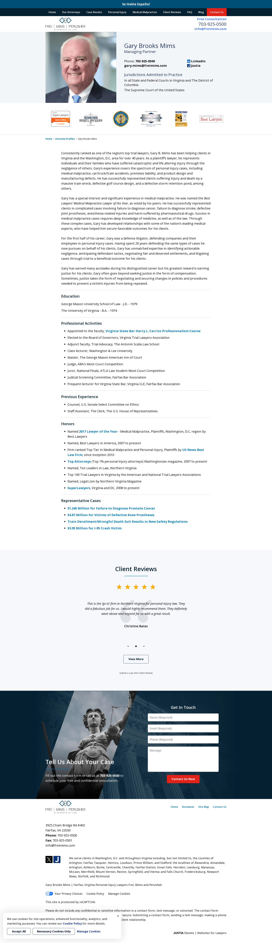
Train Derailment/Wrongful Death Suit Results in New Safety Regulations (128, 521)
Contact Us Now (183, 779)
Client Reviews (172, 12)
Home (52, 12)
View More (136, 659)
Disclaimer (188, 807)
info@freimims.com (210, 29)
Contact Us (217, 12)
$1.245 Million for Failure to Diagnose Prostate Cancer (111, 508)
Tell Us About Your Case (79, 762)
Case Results (94, 12)
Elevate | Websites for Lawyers (200, 933)
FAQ (189, 12)
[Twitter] (49, 859)
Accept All (19, 931)
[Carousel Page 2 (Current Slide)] (136, 646)
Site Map (203, 807)
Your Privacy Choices (68, 894)
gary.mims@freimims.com (145, 65)
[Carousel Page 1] (128, 646)
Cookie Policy (95, 894)
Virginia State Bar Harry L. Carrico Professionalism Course (153, 331)
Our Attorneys (71, 12)
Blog (201, 12)
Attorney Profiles (65, 138)
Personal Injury (117, 12)
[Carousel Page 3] (144, 646)
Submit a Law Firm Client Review (136, 672)
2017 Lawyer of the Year (98, 431)
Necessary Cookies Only (54, 931)
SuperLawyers (79, 488)
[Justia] (56, 859)
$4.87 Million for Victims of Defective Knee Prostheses (111, 515)
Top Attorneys (79, 461)
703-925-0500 (212, 24)
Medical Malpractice (145, 12)
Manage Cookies (119, 894)
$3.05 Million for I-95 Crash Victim (95, 528)
